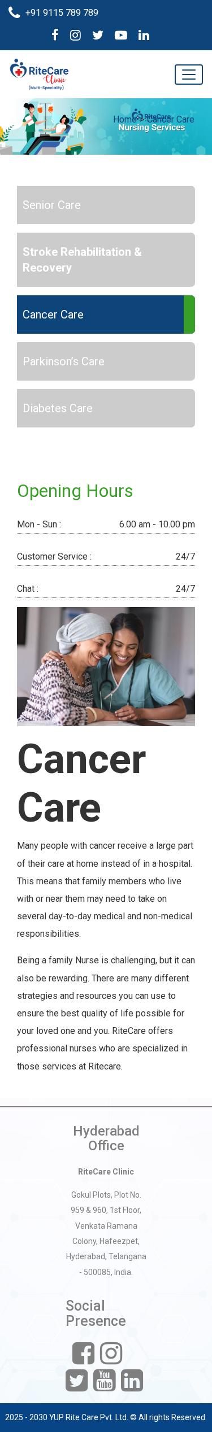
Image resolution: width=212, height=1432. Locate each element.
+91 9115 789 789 (61, 12)
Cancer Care (170, 119)
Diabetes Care (58, 408)
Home (125, 119)
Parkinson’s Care (64, 361)
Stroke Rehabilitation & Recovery (82, 259)
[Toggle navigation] (189, 74)
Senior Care (52, 205)
